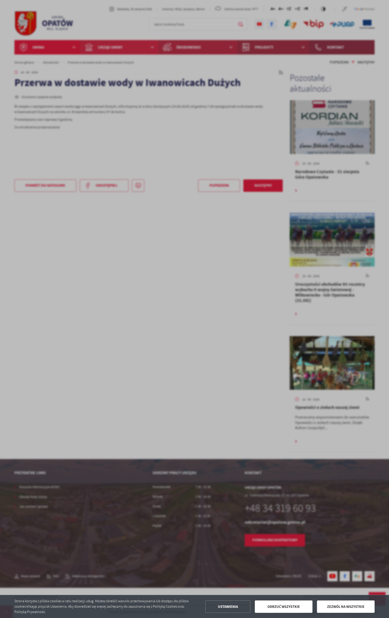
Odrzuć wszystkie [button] (283, 606)
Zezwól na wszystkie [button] (345, 606)
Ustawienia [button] (228, 606)
